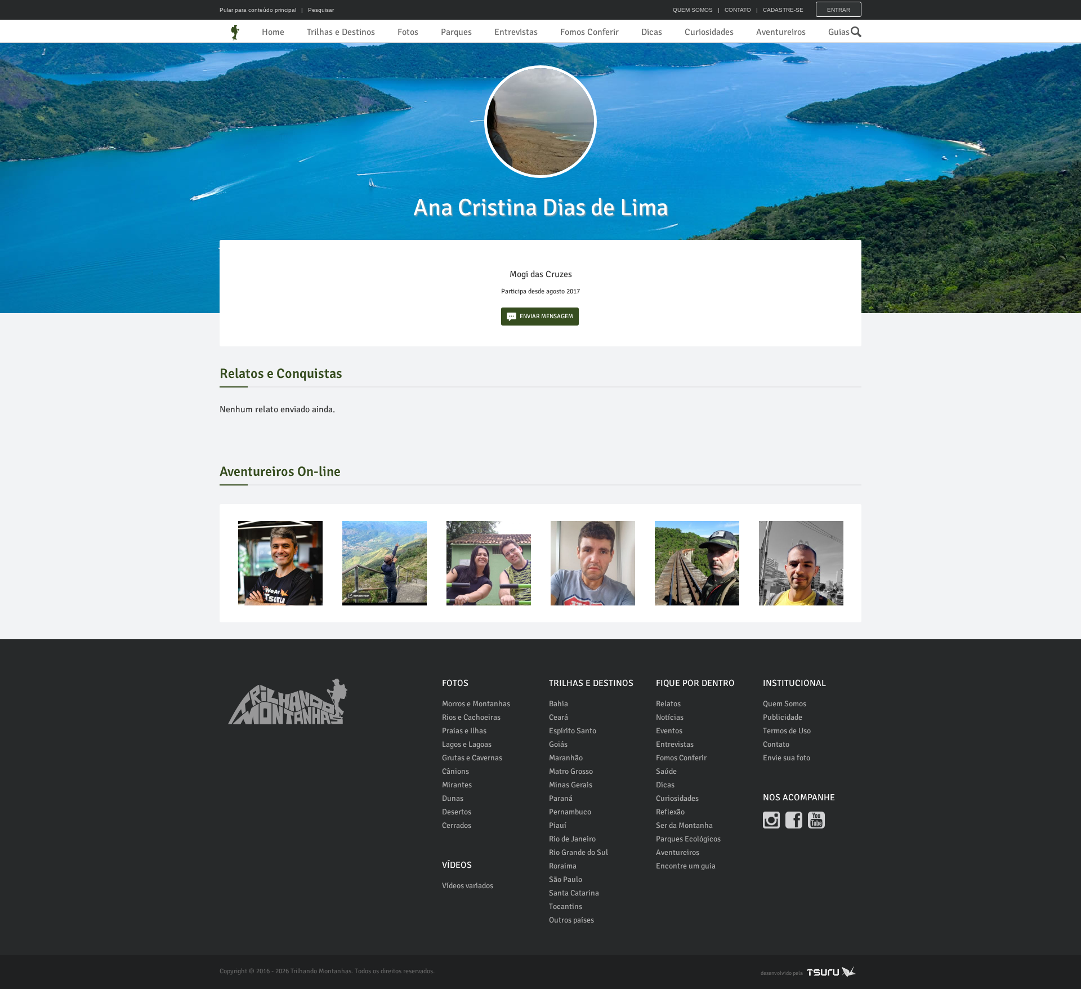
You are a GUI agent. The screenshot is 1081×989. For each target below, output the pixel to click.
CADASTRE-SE (783, 10)
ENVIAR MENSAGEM (546, 316)
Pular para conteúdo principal (258, 10)
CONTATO (738, 10)
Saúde (666, 771)
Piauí (557, 825)
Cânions (455, 771)
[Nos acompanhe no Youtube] (816, 820)
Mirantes (457, 785)
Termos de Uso (787, 731)
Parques (456, 32)
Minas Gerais (570, 785)
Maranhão (566, 758)
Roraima (563, 866)
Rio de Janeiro (572, 839)
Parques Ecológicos (688, 839)
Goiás (558, 744)
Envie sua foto (786, 758)
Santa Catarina (574, 893)
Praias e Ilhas (464, 731)
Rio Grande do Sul (578, 852)
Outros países (571, 920)
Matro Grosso (571, 771)
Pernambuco (570, 812)
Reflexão (670, 812)
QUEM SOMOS (693, 10)
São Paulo (565, 879)
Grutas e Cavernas (472, 758)
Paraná (561, 798)
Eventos (669, 731)
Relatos (668, 704)
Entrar (838, 10)
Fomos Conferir (589, 32)
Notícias (670, 717)
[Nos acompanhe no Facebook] (793, 820)
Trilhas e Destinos (341, 32)
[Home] (235, 32)
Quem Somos (784, 704)
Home (273, 32)
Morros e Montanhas (476, 704)
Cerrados (456, 825)
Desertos (456, 812)
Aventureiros (781, 32)
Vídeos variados (467, 885)
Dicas (651, 32)
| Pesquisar (316, 10)
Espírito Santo (572, 731)
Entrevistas (516, 32)
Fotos (407, 32)
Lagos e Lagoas (467, 744)
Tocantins (565, 906)
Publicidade (782, 717)
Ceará (558, 717)
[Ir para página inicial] (287, 695)
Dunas (452, 798)
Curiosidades (709, 32)
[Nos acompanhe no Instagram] (771, 820)
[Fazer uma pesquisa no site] (850, 29)
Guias (839, 32)
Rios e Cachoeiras (471, 717)
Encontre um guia (686, 866)
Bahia (558, 704)
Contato (776, 744)
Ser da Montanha (684, 825)
